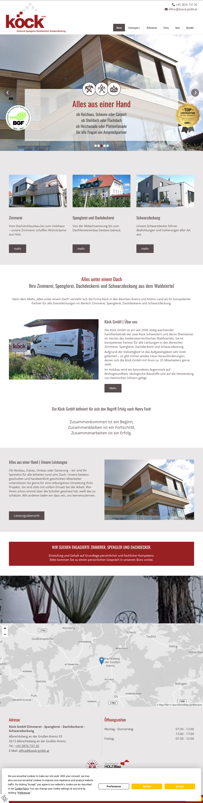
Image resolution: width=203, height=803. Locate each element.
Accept (180, 786)
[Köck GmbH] (36, 17)
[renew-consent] (4, 798)
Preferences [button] (24, 792)
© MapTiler (163, 704)
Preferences (114, 786)
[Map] (101, 665)
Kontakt (190, 28)
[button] (17, 248)
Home (119, 28)
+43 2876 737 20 (186, 5)
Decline (147, 786)
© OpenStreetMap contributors (185, 704)
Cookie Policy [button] (22, 788)
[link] (134, 29)
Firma (166, 28)
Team (177, 28)
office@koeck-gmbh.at (183, 9)
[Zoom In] (5, 628)
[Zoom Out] (5, 634)
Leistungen (133, 28)
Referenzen (152, 28)
